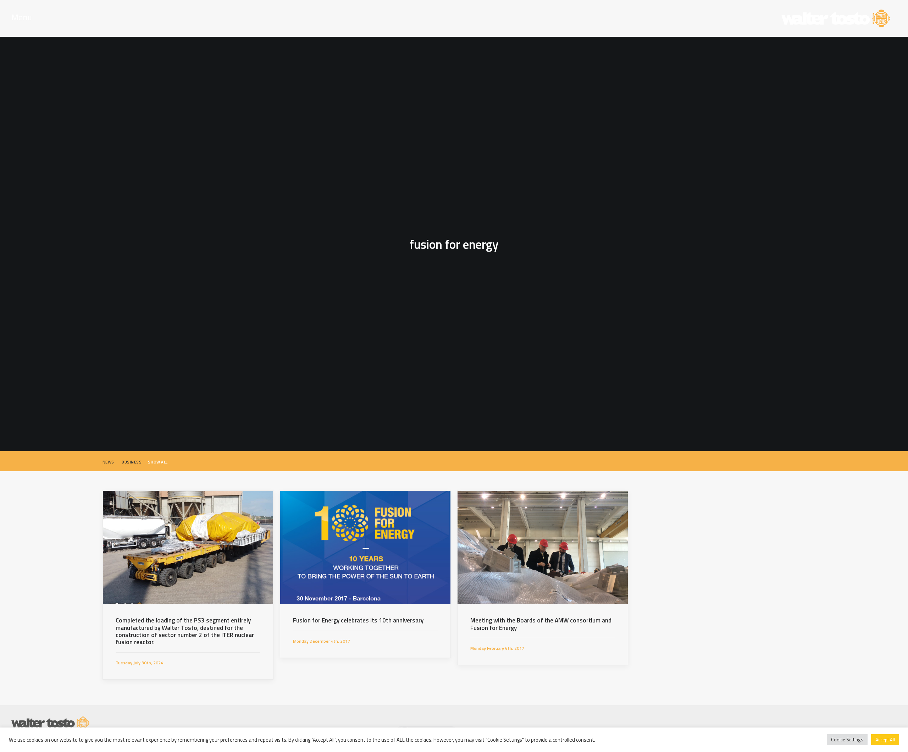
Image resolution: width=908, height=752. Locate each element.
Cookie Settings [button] (847, 739)
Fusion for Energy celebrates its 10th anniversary (358, 620)
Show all (157, 462)
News (108, 462)
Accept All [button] (885, 739)
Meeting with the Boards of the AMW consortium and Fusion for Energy (540, 624)
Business (132, 462)
